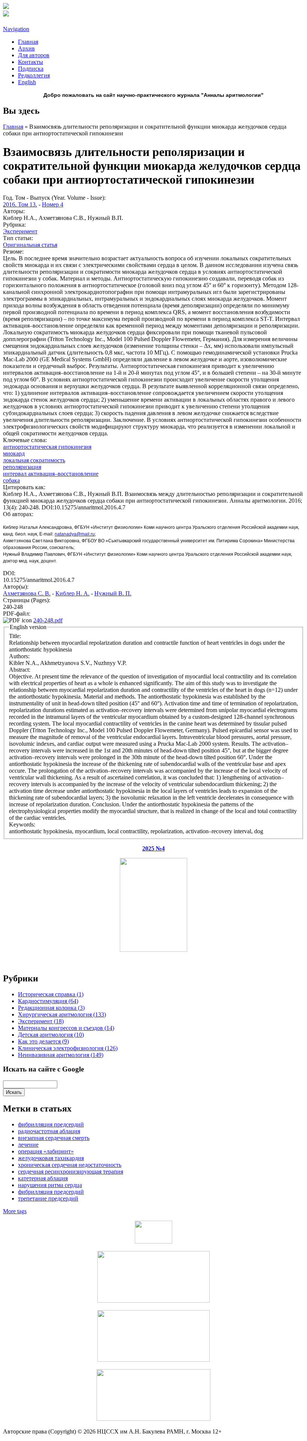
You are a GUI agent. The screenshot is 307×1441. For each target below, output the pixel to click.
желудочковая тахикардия (51, 1158)
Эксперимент (20, 231)
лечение (28, 1144)
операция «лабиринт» (46, 1151)
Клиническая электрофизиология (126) (68, 1048)
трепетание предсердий (48, 1198)
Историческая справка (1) (50, 994)
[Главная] (6, 7)
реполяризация (22, 467)
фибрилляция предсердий (51, 1192)
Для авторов (33, 55)
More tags (15, 1211)
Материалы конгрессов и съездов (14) (66, 1028)
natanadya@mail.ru (75, 534)
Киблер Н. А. (72, 593)
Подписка (30, 68)
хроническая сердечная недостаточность (69, 1165)
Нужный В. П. (112, 593)
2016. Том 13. (20, 204)
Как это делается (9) (43, 1041)
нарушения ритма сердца (50, 1185)
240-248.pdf (48, 620)
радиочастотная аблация (49, 1131)
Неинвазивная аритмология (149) (60, 1055)
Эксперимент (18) (41, 1021)
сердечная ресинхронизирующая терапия (70, 1171)
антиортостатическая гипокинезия (47, 447)
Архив (26, 48)
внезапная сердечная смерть (53, 1138)
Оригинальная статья (30, 245)
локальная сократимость (34, 460)
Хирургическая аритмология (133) (62, 1014)
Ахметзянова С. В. (27, 593)
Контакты (30, 62)
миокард (14, 453)
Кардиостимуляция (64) (48, 1001)
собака (11, 480)
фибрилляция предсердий (51, 1124)
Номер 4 (52, 204)
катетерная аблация (43, 1178)
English (27, 82)
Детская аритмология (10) (51, 1034)
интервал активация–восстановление (50, 473)
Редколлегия (34, 75)
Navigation (16, 29)
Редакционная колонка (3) (51, 1008)
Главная (28, 42)
